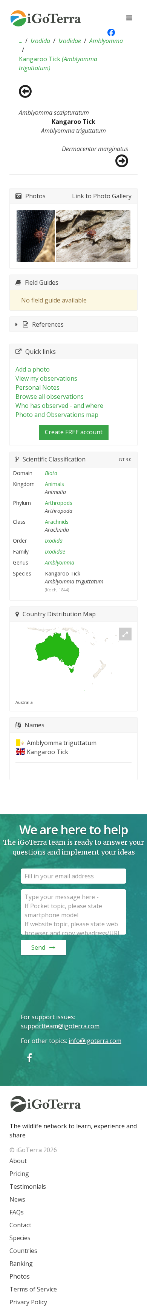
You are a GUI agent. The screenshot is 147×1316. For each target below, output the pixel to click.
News (17, 1199)
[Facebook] (29, 1057)
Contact (20, 1225)
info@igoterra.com (95, 1041)
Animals (54, 484)
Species (20, 1238)
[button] (20, 40)
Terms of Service (33, 1289)
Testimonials (27, 1186)
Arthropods (58, 502)
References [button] (48, 324)
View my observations (46, 378)
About (18, 1161)
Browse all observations (49, 396)
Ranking (21, 1263)
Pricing (19, 1173)
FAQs (16, 1212)
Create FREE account (74, 432)
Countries (23, 1251)
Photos (19, 1276)
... (20, 41)
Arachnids (57, 521)
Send (38, 947)
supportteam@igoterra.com (60, 1026)
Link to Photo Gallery (102, 196)
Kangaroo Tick (58, 63)
